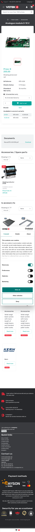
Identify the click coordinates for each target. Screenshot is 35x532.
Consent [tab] (6, 234)
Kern (20, 108)
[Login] (27, 7)
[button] (31, 513)
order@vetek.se (18, 467)
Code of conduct (6, 446)
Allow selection (17, 295)
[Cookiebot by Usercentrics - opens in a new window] (25, 229)
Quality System (5, 445)
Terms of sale (5, 439)
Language (29, 2)
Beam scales (14, 19)
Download (28, 142)
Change (4, 431)
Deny (17, 301)
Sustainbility (4, 443)
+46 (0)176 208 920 (15, 2)
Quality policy (5, 448)
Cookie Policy (5, 441)
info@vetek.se (9, 467)
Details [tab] (17, 234)
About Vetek (4, 438)
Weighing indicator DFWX (8, 182)
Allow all (17, 289)
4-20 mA (6, 118)
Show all (6, 159)
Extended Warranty (11, 94)
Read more (10, 331)
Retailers (3, 450)
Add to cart (23, 103)
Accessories (24, 19)
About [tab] (29, 234)
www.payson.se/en (17, 497)
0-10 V (6, 114)
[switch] (30, 270)
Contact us (6, 453)
